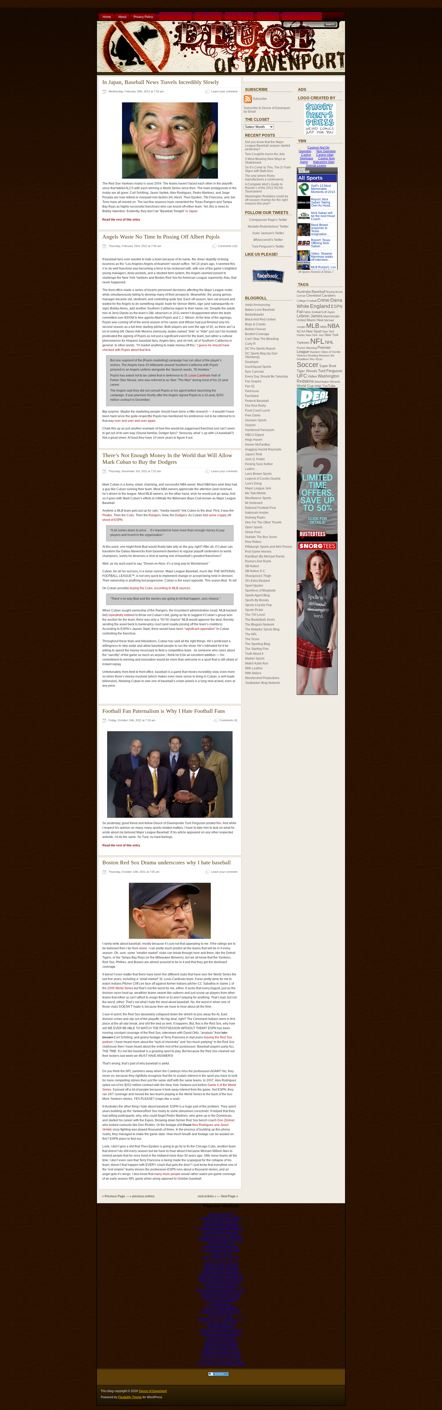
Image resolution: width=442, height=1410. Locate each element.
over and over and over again (135, 421)
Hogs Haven (253, 440)
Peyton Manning (307, 347)
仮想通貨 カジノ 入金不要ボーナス (221, 1319)
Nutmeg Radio (255, 517)
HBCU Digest (254, 435)
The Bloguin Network (259, 624)
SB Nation (252, 566)
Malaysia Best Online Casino (221, 1352)
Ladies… (251, 469)
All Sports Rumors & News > (316, 271)
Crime (323, 300)
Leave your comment (224, 91)
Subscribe (260, 99)
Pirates (107, 515)
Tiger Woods (307, 371)
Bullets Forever (255, 329)
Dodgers (181, 515)
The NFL (251, 634)
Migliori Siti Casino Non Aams (221, 1334)
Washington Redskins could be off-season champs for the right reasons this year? (266, 200)
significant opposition (200, 629)
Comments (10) (227, 245)
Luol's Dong (253, 483)
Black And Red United (260, 319)
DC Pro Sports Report (260, 348)
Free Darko (253, 415)
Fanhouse (252, 391)
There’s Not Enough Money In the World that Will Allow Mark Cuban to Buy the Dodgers (167, 458)
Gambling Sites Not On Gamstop (221, 1228)
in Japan (191, 211)
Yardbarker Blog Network (262, 683)
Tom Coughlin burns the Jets (265, 154)
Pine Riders (253, 542)
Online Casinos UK (221, 1243)
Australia (304, 291)
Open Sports (253, 527)
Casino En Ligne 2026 (221, 1323)
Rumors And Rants (258, 561)
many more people (167, 1174)
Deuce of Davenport (153, 1391)
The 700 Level (255, 615)
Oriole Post (252, 532)
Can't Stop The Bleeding (262, 339)
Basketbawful (254, 314)
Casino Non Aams (266, 14)
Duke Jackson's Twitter (268, 233)
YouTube (328, 386)
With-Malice (253, 673)
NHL (329, 342)
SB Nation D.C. (255, 571)
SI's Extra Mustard (257, 581)
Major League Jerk (258, 488)
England (320, 306)
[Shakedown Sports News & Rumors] (218, 1375)
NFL (317, 341)
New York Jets (315, 335)
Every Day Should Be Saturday (266, 376)
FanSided (252, 396)
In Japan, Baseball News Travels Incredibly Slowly (160, 82)
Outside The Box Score (261, 537)
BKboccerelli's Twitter (268, 240)
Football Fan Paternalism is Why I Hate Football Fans (163, 711)
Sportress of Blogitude (260, 590)
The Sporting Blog (257, 644)
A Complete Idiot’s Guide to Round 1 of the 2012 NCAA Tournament (264, 187)
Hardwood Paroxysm (259, 430)
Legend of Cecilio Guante (263, 478)
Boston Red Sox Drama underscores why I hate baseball (166, 862)
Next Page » (229, 1196)
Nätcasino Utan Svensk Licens (300, 14)
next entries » (207, 1196)
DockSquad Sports (258, 367)
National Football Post (260, 508)
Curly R (250, 344)
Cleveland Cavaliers (321, 295)
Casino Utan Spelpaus (238, 14)
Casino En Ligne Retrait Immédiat (221, 1363)
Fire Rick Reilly (255, 405)
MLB (312, 325)
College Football (306, 300)
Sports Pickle (254, 610)
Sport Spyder (254, 585)
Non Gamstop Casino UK (221, 1246)
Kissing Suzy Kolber (259, 464)
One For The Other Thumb (263, 522)
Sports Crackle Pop (258, 605)
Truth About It (254, 653)
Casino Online (221, 1304)
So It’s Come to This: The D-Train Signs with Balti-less (268, 169)
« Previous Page (113, 1196)
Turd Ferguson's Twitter (268, 246)
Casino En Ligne (221, 1315)
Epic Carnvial (254, 371)
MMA (323, 326)
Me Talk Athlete (255, 493)
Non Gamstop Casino (207, 14)
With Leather (254, 668)
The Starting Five (257, 649)
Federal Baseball (257, 401)
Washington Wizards (327, 381)
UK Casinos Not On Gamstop (221, 1283)
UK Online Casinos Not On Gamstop (221, 1290)
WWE (318, 386)
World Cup (305, 386)
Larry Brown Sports (258, 474)
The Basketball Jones (260, 619)
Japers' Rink (253, 454)
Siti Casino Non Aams (221, 1301)
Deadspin (252, 362)
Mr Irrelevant (253, 503)
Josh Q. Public (255, 459)
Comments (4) (228, 720)
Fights (307, 312)
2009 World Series (120, 988)
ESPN (336, 306)
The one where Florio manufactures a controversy (264, 177)
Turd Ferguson (330, 371)
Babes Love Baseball (260, 309)
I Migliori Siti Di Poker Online (221, 1218)
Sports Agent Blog (257, 595)
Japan (331, 312)
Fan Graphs (253, 381)
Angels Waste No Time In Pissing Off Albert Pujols (161, 236)
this (218, 823)
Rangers (155, 515)
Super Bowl (327, 366)
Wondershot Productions (262, 678)
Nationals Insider (257, 512)
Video (312, 376)
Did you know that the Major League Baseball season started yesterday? (267, 145)
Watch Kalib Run (256, 663)
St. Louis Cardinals (197, 375)
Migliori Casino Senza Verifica (221, 1330)
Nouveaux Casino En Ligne (221, 1355)
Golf (323, 312)
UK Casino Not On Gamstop (221, 1250)
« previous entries (142, 1196)
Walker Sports (254, 658)
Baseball (318, 292)
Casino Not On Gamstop (221, 1232)
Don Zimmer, (226, 1120)
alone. (143, 948)
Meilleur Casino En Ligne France (221, 1276)
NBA (333, 325)
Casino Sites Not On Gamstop (221, 1235)
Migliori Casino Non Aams (221, 1272)
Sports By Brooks (257, 600)
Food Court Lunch (257, 410)
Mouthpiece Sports (258, 498)
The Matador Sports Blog (262, 629)
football (316, 312)
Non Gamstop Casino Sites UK (221, 1279)
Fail (300, 311)
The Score (252, 639)
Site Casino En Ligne (221, 1337)
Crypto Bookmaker (221, 1327)
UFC (302, 376)
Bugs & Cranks (255, 324)
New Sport (314, 331)
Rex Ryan (316, 359)
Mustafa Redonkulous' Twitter (268, 226)
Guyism (250, 425)
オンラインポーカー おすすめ (221, 1359)
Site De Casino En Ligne (221, 1348)
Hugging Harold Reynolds (263, 449)
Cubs (130, 515)
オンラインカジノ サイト (221, 1261)
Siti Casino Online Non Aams (221, 1294)
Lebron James (310, 316)
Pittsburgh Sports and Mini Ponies (268, 546)
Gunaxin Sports (256, 420)
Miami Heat (315, 320)
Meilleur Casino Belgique (221, 1308)
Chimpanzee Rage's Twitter (268, 220)
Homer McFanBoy (257, 444)
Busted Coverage (257, 334)
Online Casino (221, 1253)
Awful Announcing (257, 305)
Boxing (330, 291)
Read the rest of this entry (121, 219)
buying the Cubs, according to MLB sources (160, 588)
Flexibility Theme (130, 1397)
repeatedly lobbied (121, 615)
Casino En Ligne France (221, 1341)
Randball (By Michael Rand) (264, 556)
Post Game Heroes (258, 551)
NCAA (301, 331)
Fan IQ (249, 386)
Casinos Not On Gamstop (174, 14)
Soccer (307, 365)
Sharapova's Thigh (258, 576)
